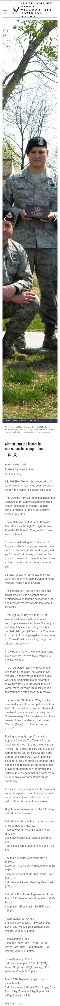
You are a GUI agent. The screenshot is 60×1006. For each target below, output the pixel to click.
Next (55, 218)
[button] (5, 10)
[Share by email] (15, 455)
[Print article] (9, 455)
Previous (5, 218)
